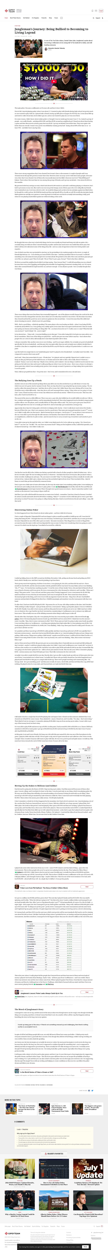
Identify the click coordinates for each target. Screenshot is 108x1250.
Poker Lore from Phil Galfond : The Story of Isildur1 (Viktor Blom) (44, 888)
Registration (28, 774)
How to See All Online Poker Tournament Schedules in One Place (54, 1183)
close (85, 1247)
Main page (8, 1226)
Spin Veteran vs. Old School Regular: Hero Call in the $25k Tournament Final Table (60, 1108)
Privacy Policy (69, 1240)
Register (25, 1129)
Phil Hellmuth (63, 487)
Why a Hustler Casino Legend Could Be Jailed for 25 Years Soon (19, 1215)
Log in (101, 10)
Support (98, 1226)
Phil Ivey (51, 984)
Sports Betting (36, 1226)
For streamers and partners (12, 1242)
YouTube (33, 1085)
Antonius (39, 984)
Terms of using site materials (38, 1232)
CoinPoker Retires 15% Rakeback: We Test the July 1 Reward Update (88, 1183)
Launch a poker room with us (12, 1240)
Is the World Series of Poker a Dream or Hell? (36, 1072)
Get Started (26, 18)
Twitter (37, 1085)
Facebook (28, 1085)
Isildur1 (20, 872)
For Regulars (35, 18)
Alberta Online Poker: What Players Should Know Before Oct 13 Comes (54, 1215)
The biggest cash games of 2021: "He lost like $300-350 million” (93, 1107)
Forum (56, 18)
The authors (69, 1242)
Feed (6, 18)
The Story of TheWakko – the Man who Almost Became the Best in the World (26, 1108)
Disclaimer (69, 1235)
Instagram (49, 1085)
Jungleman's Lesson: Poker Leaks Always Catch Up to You (41, 993)
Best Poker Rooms (15, 18)
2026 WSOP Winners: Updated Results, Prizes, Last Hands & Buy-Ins (19, 1183)
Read (87, 886)
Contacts (68, 1232)
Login (19, 1129)
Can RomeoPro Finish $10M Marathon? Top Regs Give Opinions (88, 1215)
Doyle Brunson (22, 489)
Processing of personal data (73, 1237)
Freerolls (44, 18)
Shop (50, 18)
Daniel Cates (21, 996)
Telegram (42, 1085)
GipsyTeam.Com (16, 1237)
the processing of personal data (53, 1247)
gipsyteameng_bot (98, 1232)
